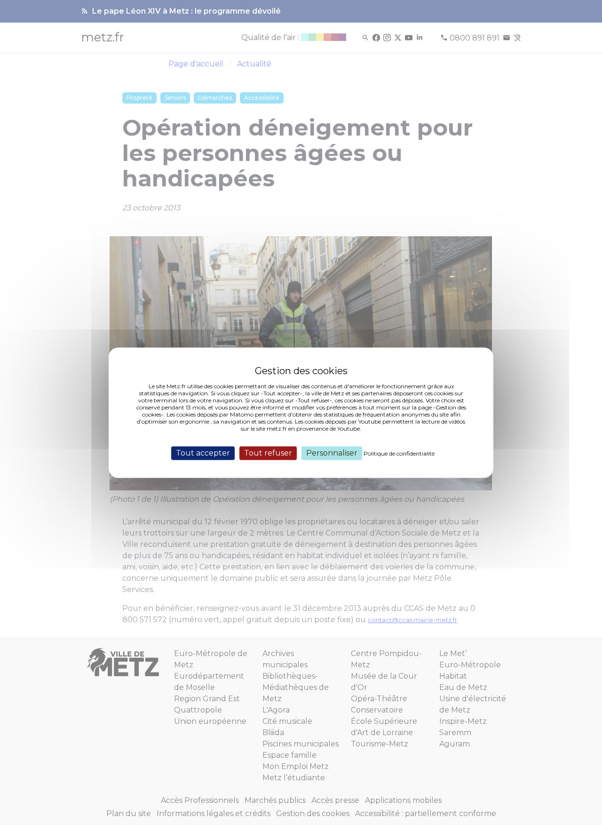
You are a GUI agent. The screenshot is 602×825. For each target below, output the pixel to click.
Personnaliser (331, 453)
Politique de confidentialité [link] (399, 453)
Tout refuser (268, 453)
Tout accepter (203, 453)
